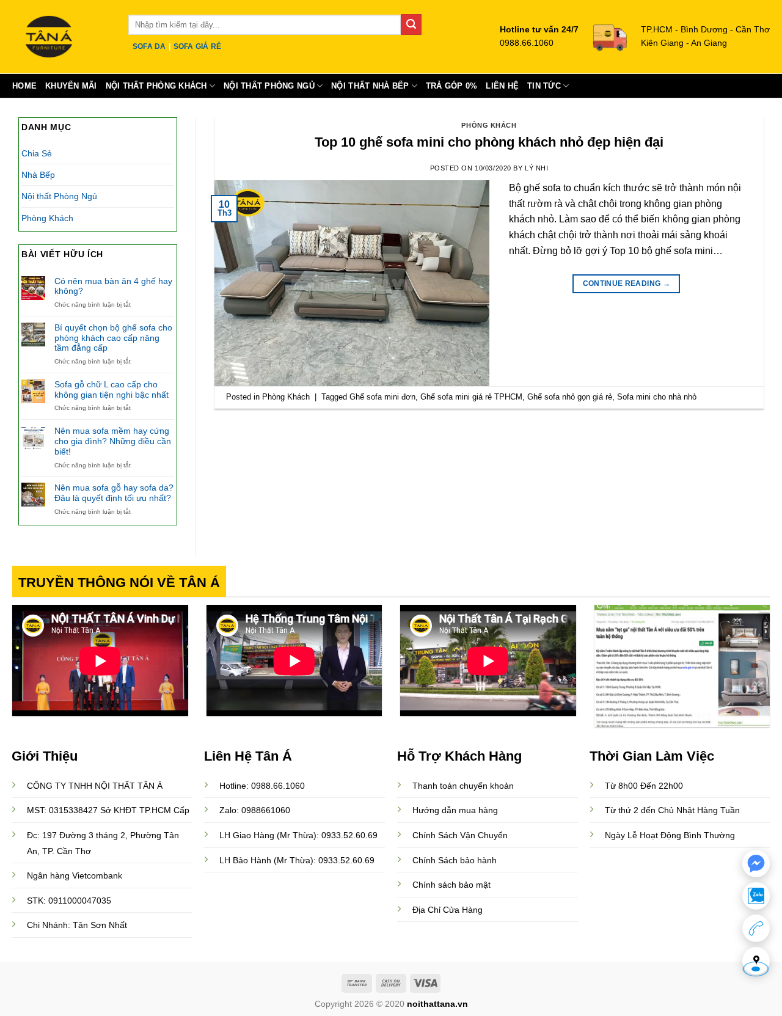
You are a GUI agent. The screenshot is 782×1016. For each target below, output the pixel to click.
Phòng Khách (47, 218)
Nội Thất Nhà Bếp (370, 85)
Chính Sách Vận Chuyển (460, 835)
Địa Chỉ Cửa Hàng (447, 910)
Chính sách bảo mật (451, 885)
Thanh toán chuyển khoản (463, 786)
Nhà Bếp (38, 175)
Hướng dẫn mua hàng (455, 810)
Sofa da (149, 46)
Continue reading (627, 283)
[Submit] (411, 24)
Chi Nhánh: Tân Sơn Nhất (77, 925)
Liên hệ (502, 85)
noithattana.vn (437, 1004)
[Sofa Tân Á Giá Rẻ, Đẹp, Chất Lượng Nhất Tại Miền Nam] (61, 36)
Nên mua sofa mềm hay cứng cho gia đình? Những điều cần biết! (112, 441)
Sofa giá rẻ (198, 46)
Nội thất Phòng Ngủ (59, 196)
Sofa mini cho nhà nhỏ (656, 396)
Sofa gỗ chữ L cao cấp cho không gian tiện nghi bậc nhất (111, 389)
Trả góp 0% (452, 85)
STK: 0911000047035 (69, 900)
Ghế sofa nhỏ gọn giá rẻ (569, 396)
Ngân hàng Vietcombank (74, 875)
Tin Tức (544, 85)
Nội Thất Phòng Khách (156, 85)
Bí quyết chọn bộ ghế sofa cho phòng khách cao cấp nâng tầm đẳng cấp (113, 338)
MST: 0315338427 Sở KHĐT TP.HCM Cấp (108, 810)
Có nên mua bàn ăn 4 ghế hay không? (113, 286)
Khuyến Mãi (71, 85)
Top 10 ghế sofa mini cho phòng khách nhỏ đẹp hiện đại (489, 142)
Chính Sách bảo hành (454, 860)
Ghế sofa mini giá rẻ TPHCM (471, 396)
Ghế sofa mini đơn (382, 396)
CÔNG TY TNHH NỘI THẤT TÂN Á (95, 786)
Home (24, 85)
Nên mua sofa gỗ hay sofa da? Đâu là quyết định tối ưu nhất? (114, 493)
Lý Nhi (536, 168)
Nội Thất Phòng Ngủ (269, 85)
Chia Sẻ (36, 153)
